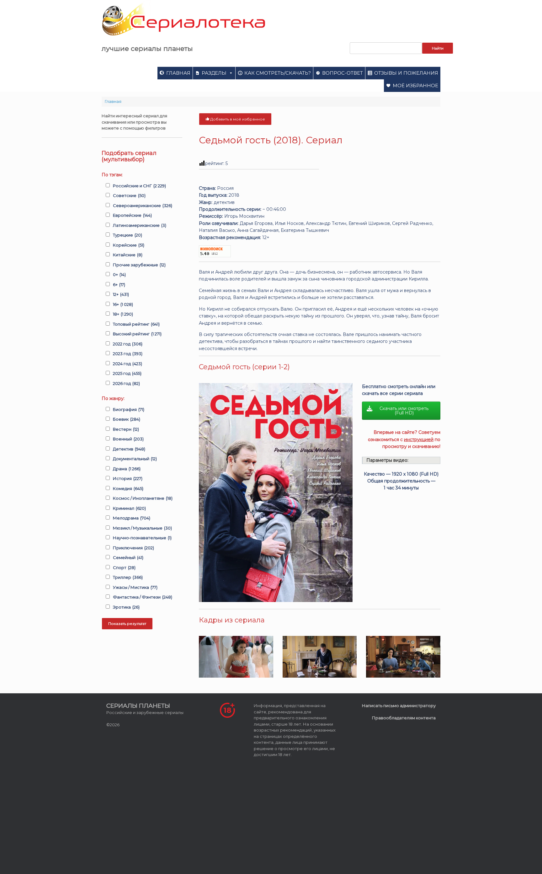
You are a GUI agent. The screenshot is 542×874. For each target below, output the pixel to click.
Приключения (133, 547)
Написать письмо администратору (399, 705)
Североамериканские (142, 205)
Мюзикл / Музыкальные (142, 527)
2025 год (127, 373)
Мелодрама (131, 517)
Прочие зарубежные (139, 264)
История (127, 478)
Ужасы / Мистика (135, 587)
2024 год (127, 363)
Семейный (128, 557)
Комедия (128, 488)
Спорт (124, 567)
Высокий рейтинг (137, 333)
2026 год (126, 383)
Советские (129, 195)
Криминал (129, 508)
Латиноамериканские (139, 225)
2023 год (127, 353)
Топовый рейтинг (136, 324)
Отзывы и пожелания (406, 73)
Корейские (128, 245)
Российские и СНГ (139, 185)
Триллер (128, 577)
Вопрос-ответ (342, 73)
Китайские (127, 254)
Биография (128, 409)
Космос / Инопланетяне (143, 498)
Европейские (132, 215)
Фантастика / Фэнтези (142, 597)
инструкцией (418, 439)
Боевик (126, 419)
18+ (123, 314)
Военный (128, 438)
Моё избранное (415, 85)
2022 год (127, 343)
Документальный (135, 458)
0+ (119, 274)
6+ (119, 284)
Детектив (129, 448)
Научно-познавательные (142, 537)
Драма (127, 468)
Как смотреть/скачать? (277, 73)
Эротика (126, 607)
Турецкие (127, 234)
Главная (178, 73)
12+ (121, 294)
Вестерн (126, 429)
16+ (123, 304)
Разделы (214, 73)
